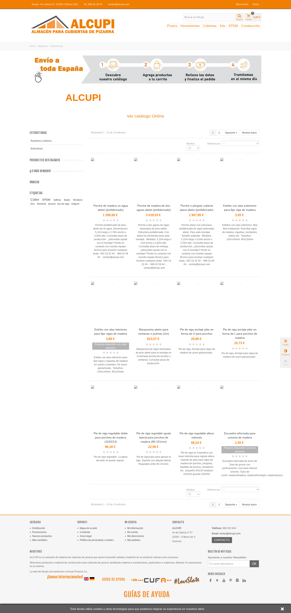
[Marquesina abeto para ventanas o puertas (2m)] (153, 304)
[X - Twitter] (217, 580)
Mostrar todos (249, 132)
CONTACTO (222, 539)
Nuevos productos (41, 536)
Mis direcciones (134, 536)
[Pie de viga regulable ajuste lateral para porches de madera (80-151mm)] (153, 408)
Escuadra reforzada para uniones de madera (239, 435)
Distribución (37, 528)
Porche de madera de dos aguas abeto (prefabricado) (154, 207)
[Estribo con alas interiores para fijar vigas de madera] (110, 304)
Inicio (32, 46)
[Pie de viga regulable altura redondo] (196, 408)
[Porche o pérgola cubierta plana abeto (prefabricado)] (196, 180)
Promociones (38, 532)
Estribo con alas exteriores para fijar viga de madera (239, 207)
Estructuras (37, 148)
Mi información (134, 528)
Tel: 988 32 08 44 (93, 4)
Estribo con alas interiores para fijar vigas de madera (110, 331)
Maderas (43, 46)
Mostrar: (190, 143)
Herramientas (190, 26)
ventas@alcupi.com (118, 4)
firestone (78, 200)
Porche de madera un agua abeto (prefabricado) (110, 207)
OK (254, 563)
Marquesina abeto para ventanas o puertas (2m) (153, 331)
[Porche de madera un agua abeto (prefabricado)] (110, 180)
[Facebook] (210, 580)
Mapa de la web (87, 528)
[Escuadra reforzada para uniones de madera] (240, 408)
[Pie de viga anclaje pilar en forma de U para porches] (196, 304)
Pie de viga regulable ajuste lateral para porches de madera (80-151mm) (153, 437)
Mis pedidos (132, 540)
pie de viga (63, 203)
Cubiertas (210, 26)
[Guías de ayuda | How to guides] (112, 580)
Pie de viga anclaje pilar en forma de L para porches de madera (239, 333)
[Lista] (98, 143)
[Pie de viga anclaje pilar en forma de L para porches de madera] (240, 304)
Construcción (250, 26)
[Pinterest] (230, 580)
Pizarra (172, 26)
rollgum (75, 203)
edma (58, 199)
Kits (222, 26)
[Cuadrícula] (93, 143)
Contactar (83, 532)
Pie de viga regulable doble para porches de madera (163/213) (111, 437)
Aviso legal (84, 536)
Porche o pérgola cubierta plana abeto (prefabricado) (196, 207)
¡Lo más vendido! (40, 171)
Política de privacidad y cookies (95, 540)
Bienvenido (242, 4)
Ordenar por (213, 143)
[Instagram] (237, 580)
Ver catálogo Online (145, 116)
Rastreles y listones (41, 140)
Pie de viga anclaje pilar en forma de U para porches (197, 331)
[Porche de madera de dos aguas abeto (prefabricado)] (153, 180)
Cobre (35, 199)
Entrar (256, 4)
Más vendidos (38, 540)
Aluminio (42, 203)
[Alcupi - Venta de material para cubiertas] (76, 24)
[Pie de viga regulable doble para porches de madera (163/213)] (110, 408)
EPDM (233, 26)
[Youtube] (223, 580)
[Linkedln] (244, 580)
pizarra (52, 203)
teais (68, 199)
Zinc (32, 203)
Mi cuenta (131, 532)
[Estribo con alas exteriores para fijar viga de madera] (240, 180)
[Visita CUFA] (154, 580)
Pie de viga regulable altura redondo (197, 435)
